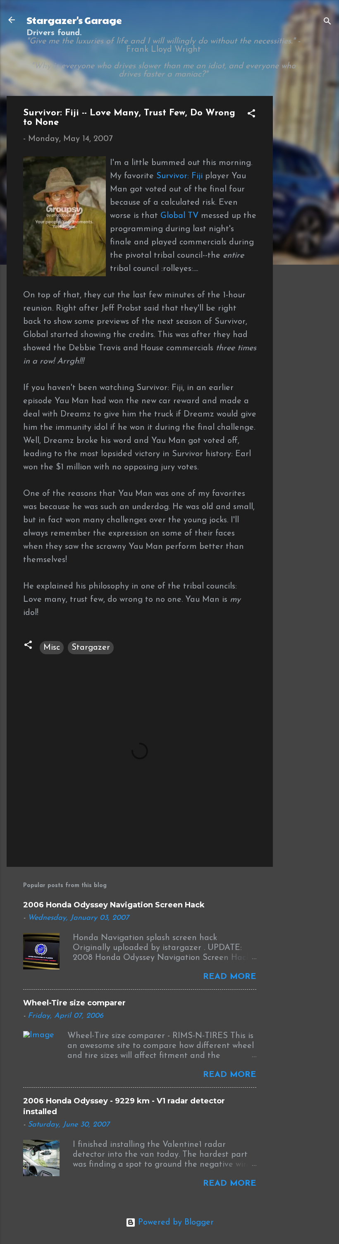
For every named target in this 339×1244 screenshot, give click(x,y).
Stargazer (91, 648)
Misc (51, 648)
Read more (229, 977)
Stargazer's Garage (74, 20)
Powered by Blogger (175, 1222)
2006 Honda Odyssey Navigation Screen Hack (114, 904)
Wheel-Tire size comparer (74, 1002)
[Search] (327, 22)
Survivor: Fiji (179, 176)
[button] (251, 114)
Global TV (179, 216)
